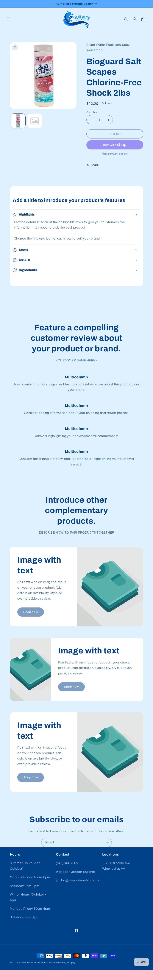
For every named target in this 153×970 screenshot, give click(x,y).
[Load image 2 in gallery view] (34, 121)
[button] (8, 19)
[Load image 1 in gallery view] (18, 121)
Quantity (91, 112)
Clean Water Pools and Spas (35, 963)
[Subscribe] (107, 842)
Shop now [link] (30, 611)
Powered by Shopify (64, 963)
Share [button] (95, 165)
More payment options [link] (115, 154)
